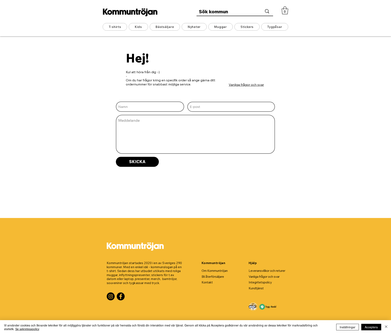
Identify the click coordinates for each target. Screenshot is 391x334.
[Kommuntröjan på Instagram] (111, 296)
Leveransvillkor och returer (267, 271)
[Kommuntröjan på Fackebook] (121, 296)
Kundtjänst (256, 288)
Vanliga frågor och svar (246, 85)
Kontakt (207, 282)
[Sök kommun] (267, 11)
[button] (285, 10)
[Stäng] (386, 327)
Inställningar (347, 327)
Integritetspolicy (260, 282)
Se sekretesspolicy (27, 329)
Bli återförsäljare (213, 277)
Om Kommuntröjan (215, 271)
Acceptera (371, 327)
